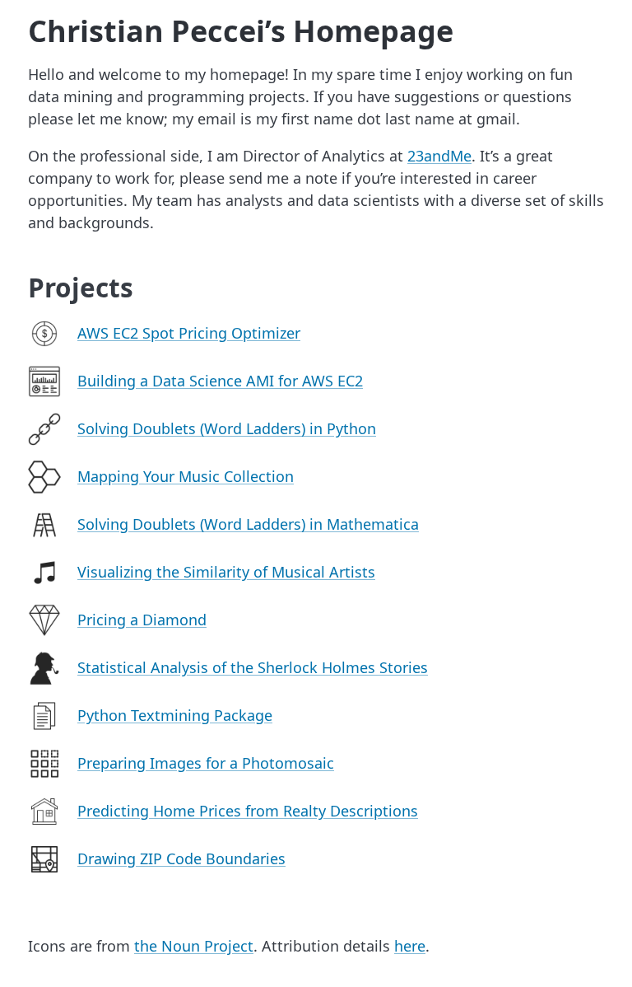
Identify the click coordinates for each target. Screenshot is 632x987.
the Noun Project (193, 946)
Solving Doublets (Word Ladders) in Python (226, 428)
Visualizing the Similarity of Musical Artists (226, 572)
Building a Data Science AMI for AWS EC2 (220, 381)
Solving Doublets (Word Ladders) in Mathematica (248, 524)
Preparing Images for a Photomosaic (205, 763)
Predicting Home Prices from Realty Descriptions (247, 811)
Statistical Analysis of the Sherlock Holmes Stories (252, 667)
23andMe (439, 156)
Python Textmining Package (174, 715)
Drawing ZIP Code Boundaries (181, 858)
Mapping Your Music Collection (185, 476)
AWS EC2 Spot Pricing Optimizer (188, 333)
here (409, 946)
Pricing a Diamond (142, 619)
